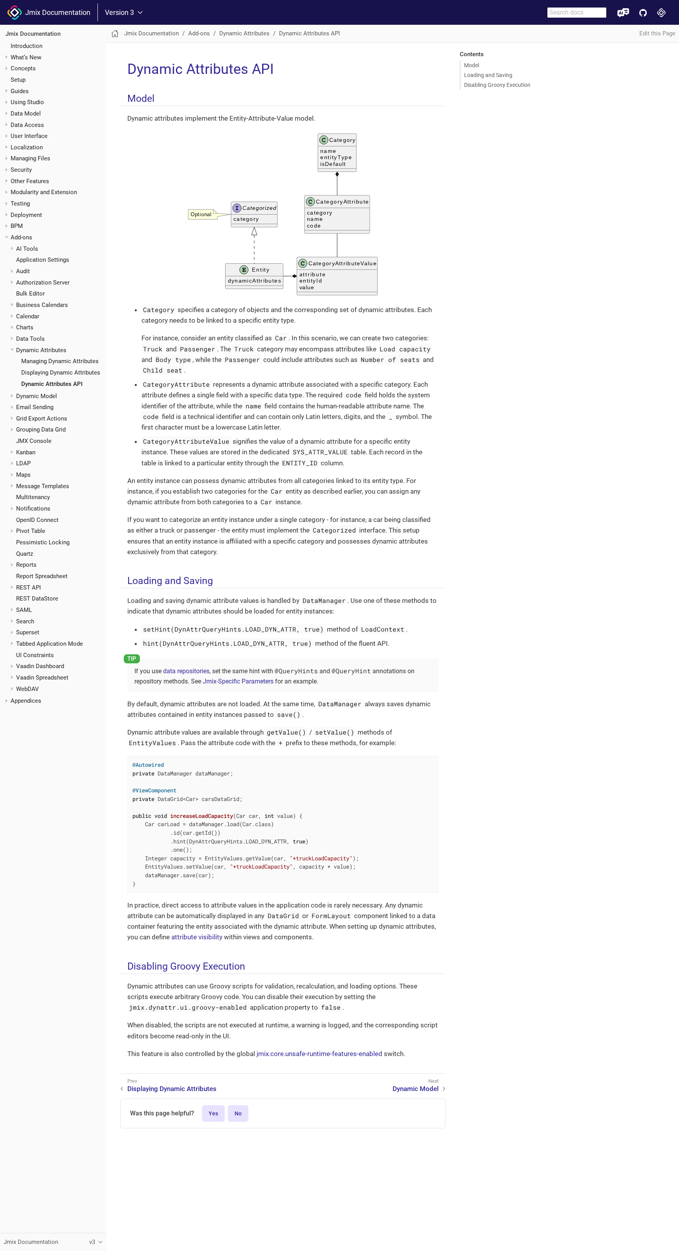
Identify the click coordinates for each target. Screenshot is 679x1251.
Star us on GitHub (643, 12)
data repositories (186, 671)
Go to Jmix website (661, 12)
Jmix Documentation (56, 12)
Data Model (26, 113)
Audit (23, 271)
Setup (18, 79)
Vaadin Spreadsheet (42, 677)
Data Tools (30, 338)
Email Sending (34, 407)
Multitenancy (33, 497)
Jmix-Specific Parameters (238, 681)
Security (21, 169)
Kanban (25, 452)
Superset (27, 632)
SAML (24, 610)
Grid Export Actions (41, 418)
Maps (23, 474)
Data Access (27, 124)
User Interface (29, 136)
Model (471, 65)
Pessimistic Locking (43, 542)
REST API (28, 587)
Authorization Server (43, 282)
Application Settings (42, 259)
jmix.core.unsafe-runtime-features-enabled (319, 1054)
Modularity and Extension (44, 192)
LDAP (23, 463)
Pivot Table (30, 531)
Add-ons (21, 237)
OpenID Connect (37, 519)
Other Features (30, 180)
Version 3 (119, 12)
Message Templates (42, 485)
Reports (26, 564)
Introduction (26, 45)
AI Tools (27, 248)
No (238, 1113)
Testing (20, 203)
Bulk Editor (30, 293)
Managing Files (30, 158)
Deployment (26, 214)
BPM (17, 226)
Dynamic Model (36, 395)
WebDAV (27, 688)
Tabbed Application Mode (49, 643)
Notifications (33, 508)
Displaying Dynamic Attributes (60, 372)
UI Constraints (35, 654)
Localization (27, 147)
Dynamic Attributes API (52, 383)
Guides (20, 90)
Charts (24, 327)
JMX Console (33, 441)
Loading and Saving (488, 75)
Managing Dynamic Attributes (60, 361)
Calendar (27, 316)
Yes (213, 1113)
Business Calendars (42, 305)
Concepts (23, 68)
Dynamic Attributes (41, 349)
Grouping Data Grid (41, 429)
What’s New (26, 57)
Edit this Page (657, 33)
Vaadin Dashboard (40, 666)
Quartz (24, 553)
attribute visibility (196, 937)
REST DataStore (37, 598)
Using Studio (27, 102)
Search (25, 621)
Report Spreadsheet (42, 576)
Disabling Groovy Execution (497, 85)
